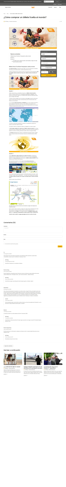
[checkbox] (4, 243)
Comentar (60, 246)
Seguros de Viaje (8, 7)
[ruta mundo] (23, 192)
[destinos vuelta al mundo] (23, 115)
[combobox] (49, 1)
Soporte (55, 7)
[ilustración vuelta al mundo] (23, 82)
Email (4, 239)
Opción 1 (12, 57)
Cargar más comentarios (8, 345)
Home (4, 13)
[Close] (61, 1)
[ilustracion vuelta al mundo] (23, 144)
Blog (60, 7)
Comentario (5, 226)
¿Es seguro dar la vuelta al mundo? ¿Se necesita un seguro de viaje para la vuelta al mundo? (25, 61)
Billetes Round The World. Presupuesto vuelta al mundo (21, 56)
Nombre (5, 234)
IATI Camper (60, 4)
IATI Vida (55, 4)
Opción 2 (12, 59)
